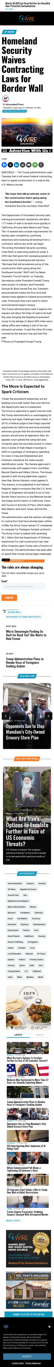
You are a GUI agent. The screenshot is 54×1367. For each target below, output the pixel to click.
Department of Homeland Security (23, 617)
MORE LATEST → (14, 1220)
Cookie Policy (18, 1363)
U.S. (8, 1099)
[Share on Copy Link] (41, 165)
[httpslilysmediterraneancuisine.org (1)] (28, 1030)
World (47, 9)
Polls (9, 1165)
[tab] (18, 1035)
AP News (9, 31)
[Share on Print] (22, 165)
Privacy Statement (33, 1363)
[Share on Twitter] (10, 165)
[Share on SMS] (35, 165)
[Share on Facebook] (4, 165)
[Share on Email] (29, 165)
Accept (27, 1356)
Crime (9, 1077)
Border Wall (14, 612)
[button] (49, 1326)
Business (11, 1143)
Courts (9, 721)
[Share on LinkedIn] (16, 165)
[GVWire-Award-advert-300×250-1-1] (28, 1267)
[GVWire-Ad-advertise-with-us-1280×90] (27, 152)
